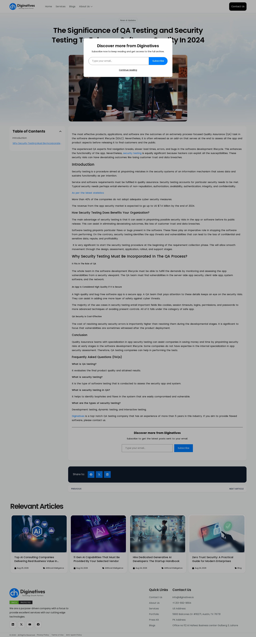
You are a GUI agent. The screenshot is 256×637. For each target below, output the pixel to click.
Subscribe (158, 61)
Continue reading (128, 69)
